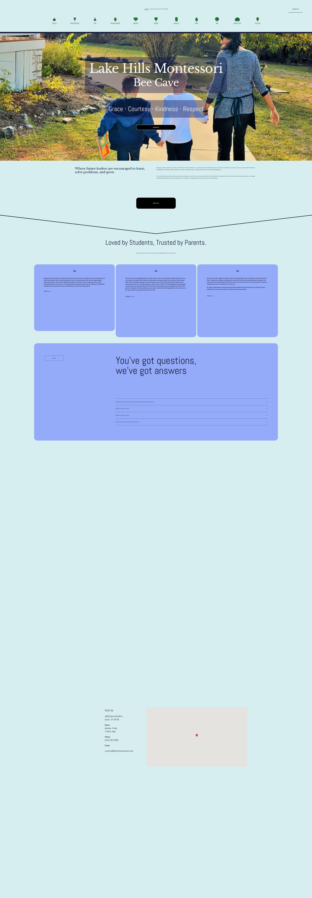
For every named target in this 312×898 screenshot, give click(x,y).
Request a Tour (97, 8)
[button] (197, 735)
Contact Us (72, 8)
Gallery (81, 8)
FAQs (33, 8)
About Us (11, 8)
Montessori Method (43, 8)
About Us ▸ (156, 203)
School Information (22, 8)
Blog (88, 8)
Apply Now (54, 8)
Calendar (63, 8)
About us (54, 23)
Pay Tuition (12, 10)
